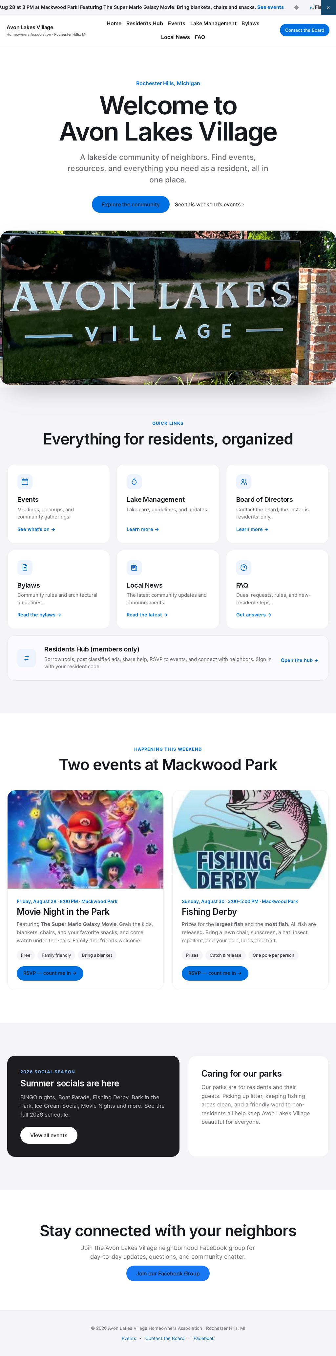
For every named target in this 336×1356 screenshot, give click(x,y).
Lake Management (213, 23)
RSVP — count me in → (50, 973)
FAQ (200, 37)
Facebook (204, 1338)
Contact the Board (304, 30)
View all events (49, 1135)
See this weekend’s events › (209, 204)
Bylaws (251, 23)
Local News (175, 37)
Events (176, 23)
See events (252, 7)
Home (114, 23)
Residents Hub (144, 23)
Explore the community (131, 204)
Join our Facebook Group (168, 1273)
